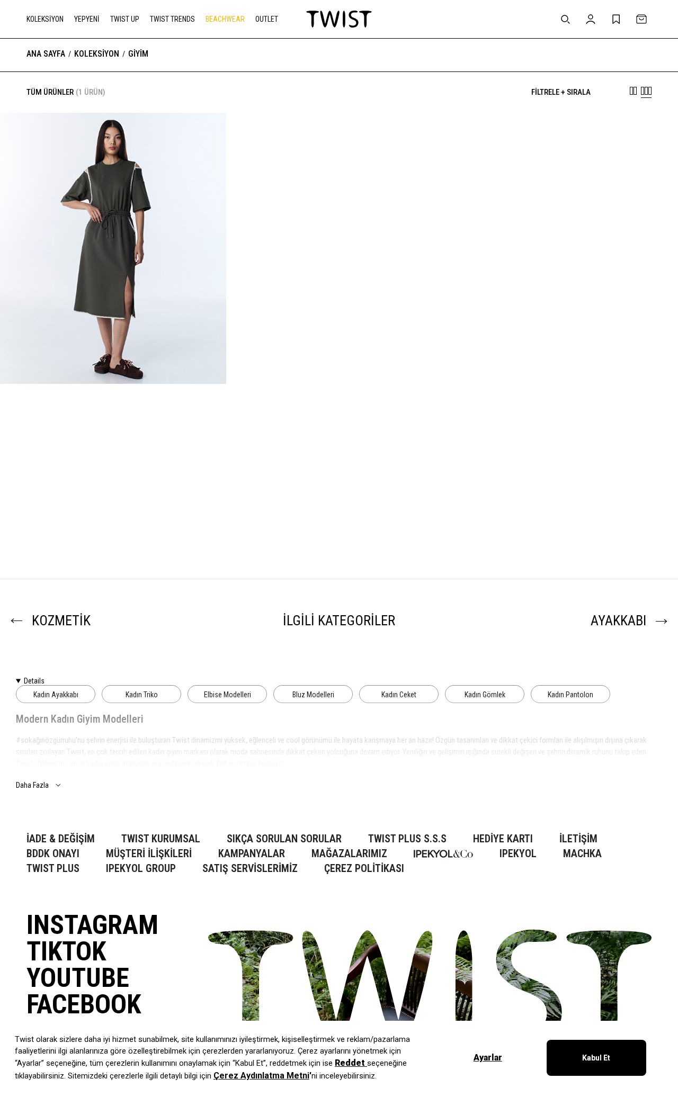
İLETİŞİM (578, 839)
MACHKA (582, 854)
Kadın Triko (142, 694)
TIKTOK (66, 951)
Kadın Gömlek (485, 694)
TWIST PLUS (52, 868)
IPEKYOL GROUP (141, 868)
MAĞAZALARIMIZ (349, 854)
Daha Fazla (32, 785)
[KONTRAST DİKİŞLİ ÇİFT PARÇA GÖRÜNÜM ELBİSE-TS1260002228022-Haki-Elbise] (113, 248)
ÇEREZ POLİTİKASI (364, 868)
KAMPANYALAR (251, 854)
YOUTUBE (77, 978)
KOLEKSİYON (45, 19)
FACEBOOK (83, 1004)
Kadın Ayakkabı (55, 694)
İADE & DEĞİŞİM (60, 839)
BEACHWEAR (225, 19)
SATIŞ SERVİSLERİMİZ (250, 868)
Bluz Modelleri (313, 694)
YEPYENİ (87, 19)
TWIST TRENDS (172, 19)
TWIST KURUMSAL (160, 839)
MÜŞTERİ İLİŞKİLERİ (149, 854)
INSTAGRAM (92, 925)
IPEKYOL (518, 854)
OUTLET (266, 19)
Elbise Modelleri (227, 694)
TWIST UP (124, 19)
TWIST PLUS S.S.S (407, 839)
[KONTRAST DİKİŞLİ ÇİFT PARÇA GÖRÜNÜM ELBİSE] (113, 504)
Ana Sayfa (45, 54)
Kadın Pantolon (570, 694)
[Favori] (201, 137)
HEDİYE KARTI (503, 839)
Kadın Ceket (398, 694)
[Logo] (339, 19)
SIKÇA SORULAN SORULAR (284, 839)
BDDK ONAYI (52, 854)
